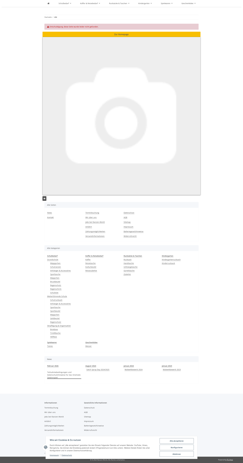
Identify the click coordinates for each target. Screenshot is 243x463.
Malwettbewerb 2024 (134, 369)
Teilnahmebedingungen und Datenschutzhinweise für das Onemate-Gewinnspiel (64, 375)
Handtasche (129, 263)
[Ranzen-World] (48, 3)
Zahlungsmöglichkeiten (95, 231)
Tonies (50, 346)
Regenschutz (55, 285)
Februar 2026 (52, 366)
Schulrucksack (56, 300)
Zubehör (127, 274)
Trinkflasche (55, 333)
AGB (125, 217)
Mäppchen (54, 278)
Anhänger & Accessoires (60, 270)
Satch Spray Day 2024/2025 (97, 369)
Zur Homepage (121, 34)
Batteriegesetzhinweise (133, 231)
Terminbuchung (92, 212)
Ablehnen (177, 454)
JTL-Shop (230, 460)
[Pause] (44, 198)
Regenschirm (55, 289)
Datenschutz (67, 455)
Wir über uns (91, 217)
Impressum (54, 455)
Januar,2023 (167, 366)
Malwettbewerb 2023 (172, 369)
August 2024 (90, 366)
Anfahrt (88, 227)
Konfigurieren (177, 447)
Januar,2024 (129, 366)
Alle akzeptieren (177, 441)
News (49, 212)
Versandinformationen (95, 236)
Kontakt (50, 217)
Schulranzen (55, 267)
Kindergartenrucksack (171, 259)
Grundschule (52, 259)
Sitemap (127, 222)
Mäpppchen (55, 263)
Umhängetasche (130, 267)
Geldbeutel (55, 318)
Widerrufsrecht (130, 236)
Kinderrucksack (168, 263)
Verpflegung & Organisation (59, 326)
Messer (88, 346)
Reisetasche (90, 263)
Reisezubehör (91, 270)
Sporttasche (55, 274)
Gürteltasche (129, 270)
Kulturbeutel (90, 267)
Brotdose (54, 329)
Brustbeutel (55, 281)
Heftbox (53, 337)
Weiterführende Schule (57, 296)
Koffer (88, 259)
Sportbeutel (55, 311)
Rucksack (127, 259)
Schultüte (54, 292)
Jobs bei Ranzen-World (95, 222)
